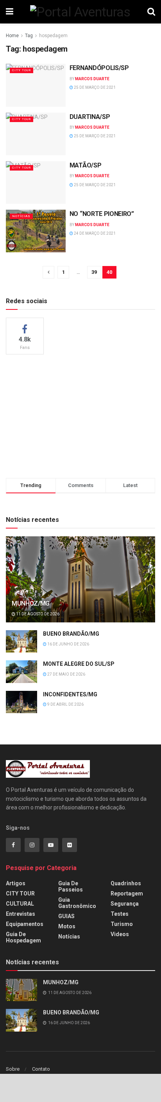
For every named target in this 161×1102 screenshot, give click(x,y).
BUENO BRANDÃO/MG (71, 634)
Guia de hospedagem (23, 937)
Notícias (21, 216)
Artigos (15, 883)
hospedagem (53, 35)
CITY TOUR (21, 70)
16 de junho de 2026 (68, 644)
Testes (120, 914)
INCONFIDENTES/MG (70, 694)
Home (12, 35)
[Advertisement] (80, 415)
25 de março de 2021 (94, 87)
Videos (120, 934)
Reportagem (127, 893)
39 (94, 272)
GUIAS (66, 916)
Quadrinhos (126, 883)
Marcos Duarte (92, 79)
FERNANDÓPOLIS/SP (99, 68)
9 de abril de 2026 (65, 704)
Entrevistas (20, 914)
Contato (41, 1069)
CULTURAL (20, 904)
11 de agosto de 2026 (37, 614)
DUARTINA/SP (90, 116)
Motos (66, 926)
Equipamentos (24, 924)
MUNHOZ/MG (31, 603)
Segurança (125, 904)
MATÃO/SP (85, 165)
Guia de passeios (70, 886)
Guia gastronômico (77, 903)
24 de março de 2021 (94, 233)
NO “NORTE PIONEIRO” (102, 214)
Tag (29, 35)
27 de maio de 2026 (66, 674)
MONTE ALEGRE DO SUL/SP (78, 664)
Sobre (13, 1069)
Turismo (122, 924)
